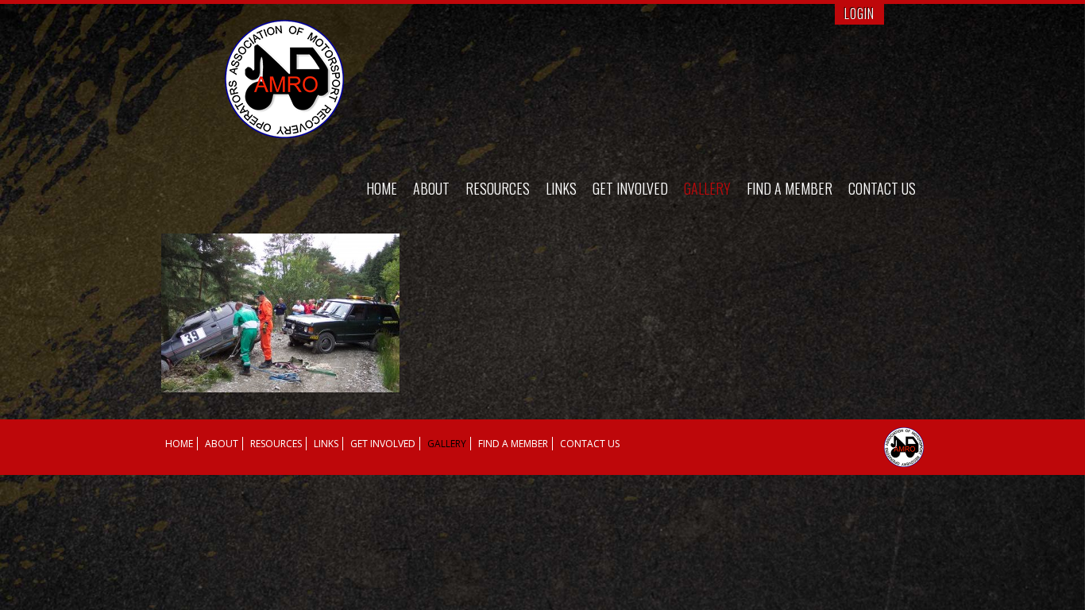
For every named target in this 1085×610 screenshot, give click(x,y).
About (431, 188)
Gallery (707, 188)
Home (381, 188)
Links (561, 188)
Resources (497, 188)
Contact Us (882, 188)
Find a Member (789, 188)
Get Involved (630, 188)
